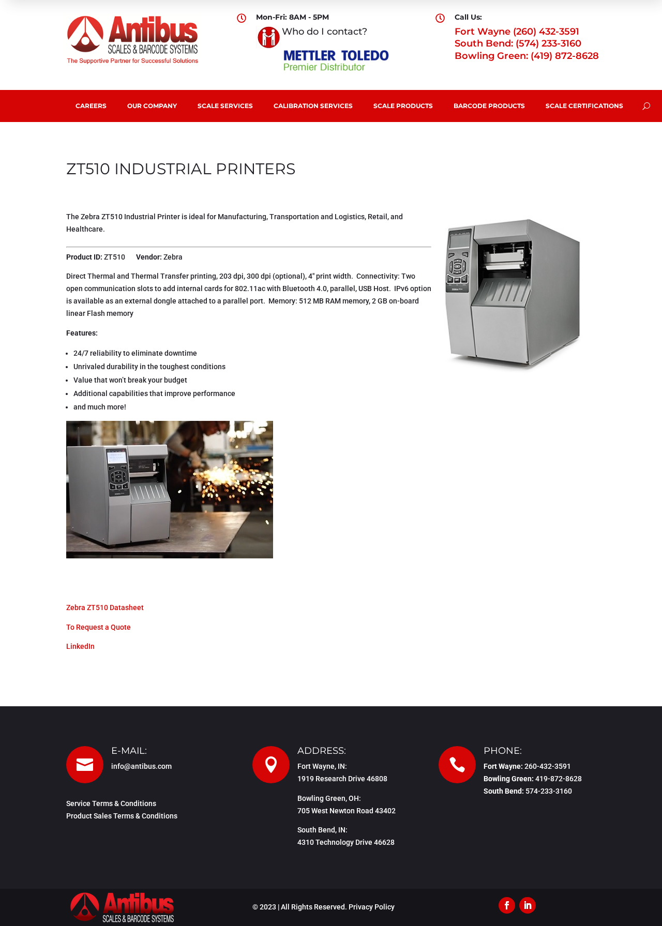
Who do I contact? (324, 31)
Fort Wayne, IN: (322, 766)
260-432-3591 (547, 766)
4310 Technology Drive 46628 (346, 842)
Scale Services (225, 106)
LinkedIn (80, 646)
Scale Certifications (584, 106)
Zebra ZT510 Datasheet (105, 607)
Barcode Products (489, 106)
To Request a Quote (98, 627)
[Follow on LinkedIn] (527, 905)
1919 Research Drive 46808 (342, 779)
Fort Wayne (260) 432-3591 (517, 31)
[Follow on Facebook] (507, 905)
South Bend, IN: (322, 830)
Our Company (152, 106)
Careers (91, 106)
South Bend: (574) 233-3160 (518, 43)
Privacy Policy (372, 907)
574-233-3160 (548, 791)
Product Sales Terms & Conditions (121, 816)
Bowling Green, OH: (329, 798)
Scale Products (403, 106)
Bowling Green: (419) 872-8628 (527, 56)
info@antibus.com (141, 766)
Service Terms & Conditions (111, 803)
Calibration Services (313, 106)
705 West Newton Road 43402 (346, 811)
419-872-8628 (558, 779)
